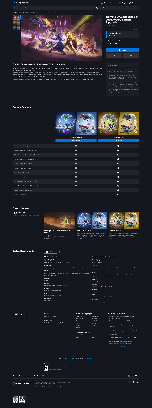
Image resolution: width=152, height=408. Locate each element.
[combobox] (111, 8)
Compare (136, 29)
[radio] (122, 34)
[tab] (50, 252)
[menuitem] (17, 8)
